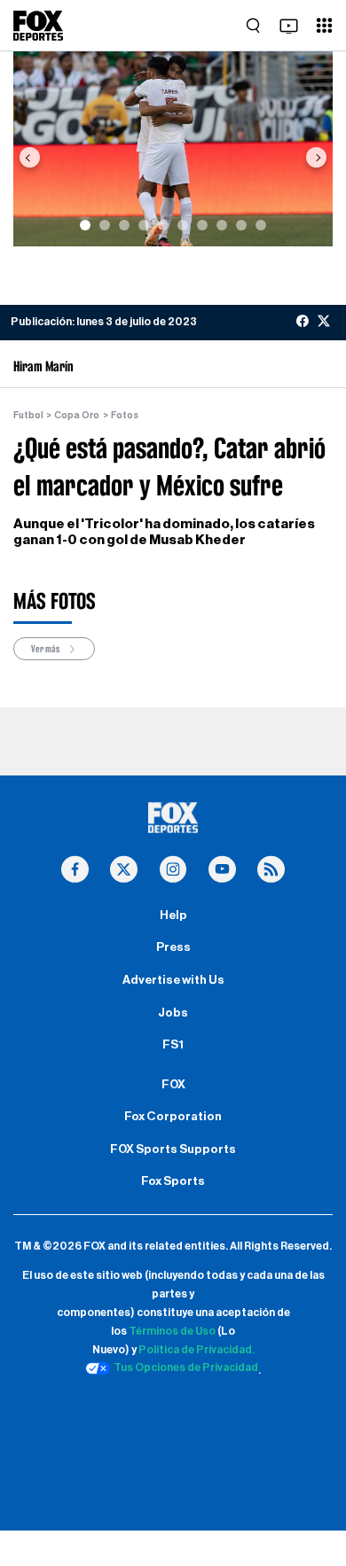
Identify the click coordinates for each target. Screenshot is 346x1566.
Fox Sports (173, 1181)
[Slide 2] (104, 225)
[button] (29, 157)
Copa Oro (76, 415)
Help (173, 915)
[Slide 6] (182, 225)
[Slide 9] (241, 225)
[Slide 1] (85, 225)
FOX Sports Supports (173, 1149)
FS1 (173, 1045)
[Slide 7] (202, 225)
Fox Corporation (173, 1116)
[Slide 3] (124, 225)
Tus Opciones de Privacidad (186, 1367)
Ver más (46, 648)
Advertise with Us (173, 980)
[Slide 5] (163, 225)
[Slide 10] (261, 225)
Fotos (124, 415)
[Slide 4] (143, 225)
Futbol (28, 415)
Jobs (173, 1013)
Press (173, 947)
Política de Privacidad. (196, 1349)
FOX (173, 1085)
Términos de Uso (172, 1331)
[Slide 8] (221, 225)
